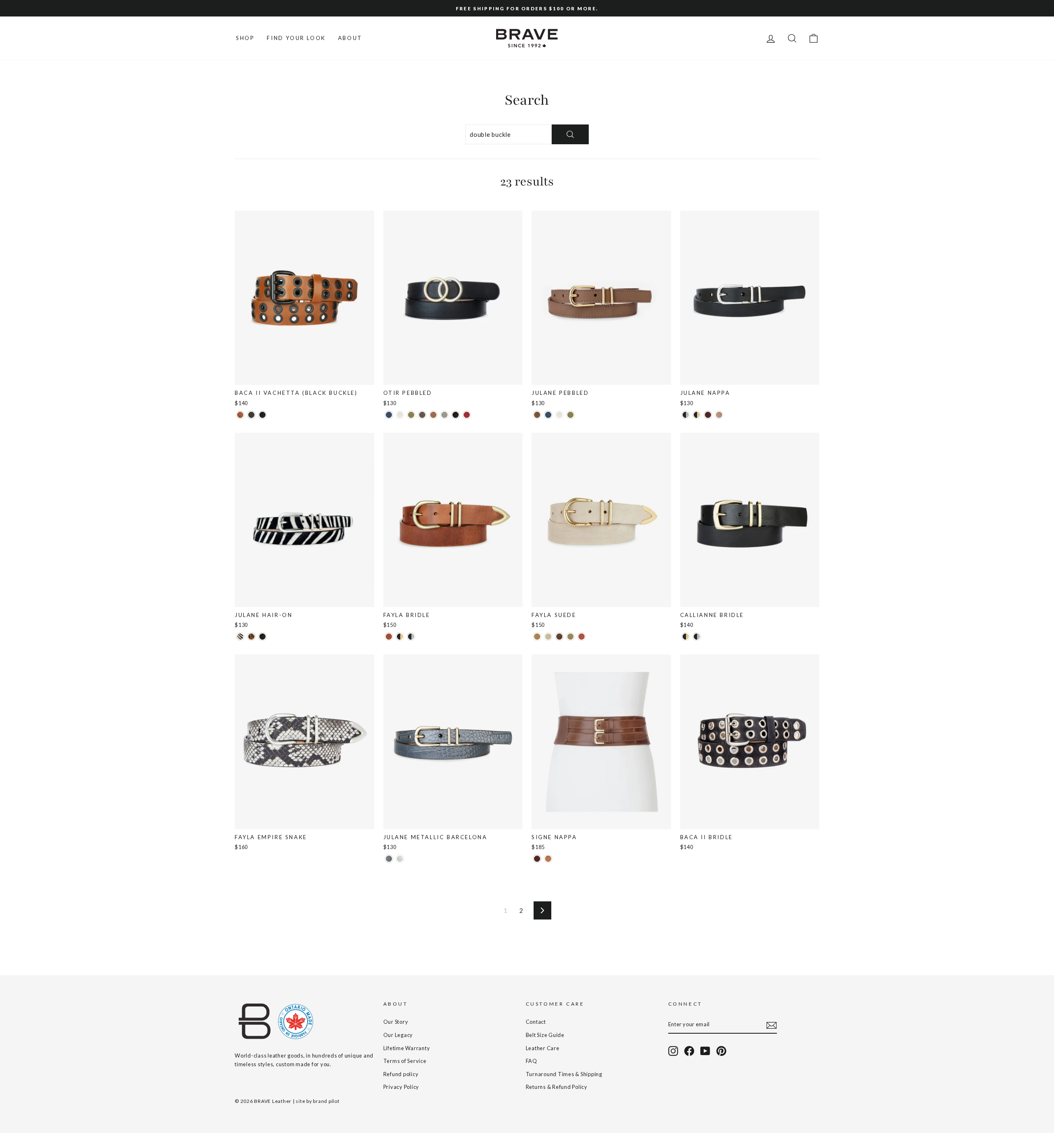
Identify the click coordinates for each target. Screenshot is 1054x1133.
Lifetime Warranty (406, 1048)
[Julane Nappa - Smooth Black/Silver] (686, 415)
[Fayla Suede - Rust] (581, 636)
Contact (536, 1021)
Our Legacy (398, 1035)
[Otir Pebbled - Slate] (444, 415)
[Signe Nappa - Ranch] (537, 859)
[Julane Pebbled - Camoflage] (570, 415)
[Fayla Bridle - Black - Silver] (411, 636)
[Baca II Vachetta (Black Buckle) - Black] (262, 415)
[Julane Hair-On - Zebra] (240, 636)
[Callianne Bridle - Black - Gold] (686, 636)
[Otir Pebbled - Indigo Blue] (389, 415)
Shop (245, 38)
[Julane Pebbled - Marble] (559, 415)
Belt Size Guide (545, 1035)
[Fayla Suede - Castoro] (559, 636)
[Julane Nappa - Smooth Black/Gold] (697, 415)
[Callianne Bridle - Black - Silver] (697, 636)
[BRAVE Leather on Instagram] (673, 1051)
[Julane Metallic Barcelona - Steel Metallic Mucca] (389, 859)
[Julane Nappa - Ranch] (708, 415)
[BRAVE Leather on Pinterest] (721, 1051)
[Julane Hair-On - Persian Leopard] (251, 636)
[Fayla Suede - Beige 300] (548, 636)
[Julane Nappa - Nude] (719, 415)
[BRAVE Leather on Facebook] (689, 1051)
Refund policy (401, 1074)
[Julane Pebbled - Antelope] (537, 415)
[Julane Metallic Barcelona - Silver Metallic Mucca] (400, 859)
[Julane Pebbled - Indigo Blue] (548, 415)
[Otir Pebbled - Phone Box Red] (467, 415)
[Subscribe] (771, 1024)
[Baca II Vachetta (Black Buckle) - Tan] (240, 415)
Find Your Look (296, 38)
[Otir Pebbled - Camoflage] (411, 415)
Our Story (395, 1021)
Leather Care (543, 1048)
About (350, 38)
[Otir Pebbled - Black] (455, 415)
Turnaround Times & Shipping (564, 1074)
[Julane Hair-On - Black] (262, 636)
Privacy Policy (401, 1087)
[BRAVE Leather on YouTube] (705, 1051)
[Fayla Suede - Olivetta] (537, 636)
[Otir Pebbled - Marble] (400, 415)
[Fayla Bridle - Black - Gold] (400, 636)
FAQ (531, 1061)
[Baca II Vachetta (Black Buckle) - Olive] (251, 415)
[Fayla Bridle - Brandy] (389, 636)
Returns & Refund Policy (557, 1087)
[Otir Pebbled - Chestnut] (422, 415)
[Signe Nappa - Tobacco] (548, 859)
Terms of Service (405, 1061)
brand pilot (326, 1101)
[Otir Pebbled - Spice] (433, 415)
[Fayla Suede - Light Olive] (570, 636)
